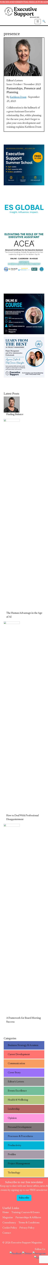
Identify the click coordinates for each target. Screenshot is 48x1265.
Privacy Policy (26, 1228)
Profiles (12, 1154)
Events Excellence (17, 1091)
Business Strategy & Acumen (23, 1045)
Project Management (19, 1163)
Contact (6, 1233)
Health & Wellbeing (18, 1100)
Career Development (19, 1054)
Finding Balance (14, 414)
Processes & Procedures (20, 1136)
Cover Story (14, 1072)
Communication (16, 1063)
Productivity (14, 1145)
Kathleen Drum (18, 97)
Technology (14, 1172)
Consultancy (9, 1222)
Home (5, 1212)
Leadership (14, 1109)
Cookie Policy (9, 1228)
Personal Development (20, 1127)
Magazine (7, 1217)
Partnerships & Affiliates (28, 1217)
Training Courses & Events (25, 1212)
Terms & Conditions (29, 1222)
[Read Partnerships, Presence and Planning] (23, 57)
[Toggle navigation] (38, 21)
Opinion (12, 1118)
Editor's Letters (15, 80)
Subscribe (24, 1198)
